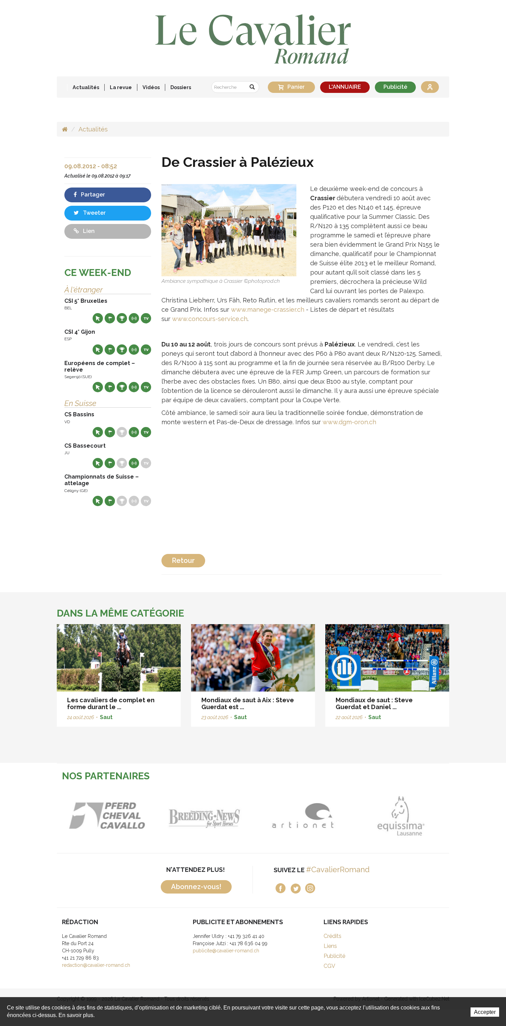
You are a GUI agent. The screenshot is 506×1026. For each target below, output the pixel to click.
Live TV (146, 318)
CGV (329, 966)
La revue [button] (121, 87)
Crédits (332, 936)
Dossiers (180, 87)
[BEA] (106, 815)
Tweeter (94, 213)
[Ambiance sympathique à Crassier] (228, 229)
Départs (110, 318)
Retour (183, 560)
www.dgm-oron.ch (349, 422)
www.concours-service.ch (208, 318)
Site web (98, 318)
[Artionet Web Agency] (302, 815)
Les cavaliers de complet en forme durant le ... (111, 703)
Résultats (122, 318)
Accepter (485, 1012)
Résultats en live (134, 318)
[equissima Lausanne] (400, 815)
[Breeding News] (204, 815)
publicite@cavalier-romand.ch (226, 950)
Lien (88, 231)
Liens (330, 946)
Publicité (395, 87)
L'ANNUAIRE (345, 87)
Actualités (86, 87)
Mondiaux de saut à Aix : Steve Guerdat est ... (247, 703)
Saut (106, 717)
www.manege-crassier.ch (267, 309)
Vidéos (151, 87)
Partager (92, 194)
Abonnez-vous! (196, 887)
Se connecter (430, 87)
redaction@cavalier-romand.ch (96, 965)
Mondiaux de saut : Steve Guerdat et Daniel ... (374, 703)
